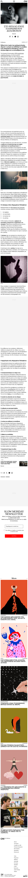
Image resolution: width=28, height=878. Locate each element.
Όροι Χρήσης (17, 848)
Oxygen (3, 287)
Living (15, 866)
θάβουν (9, 394)
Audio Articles (17, 869)
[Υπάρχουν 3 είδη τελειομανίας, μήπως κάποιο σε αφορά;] (14, 683)
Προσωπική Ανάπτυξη (4, 701)
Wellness (16, 859)
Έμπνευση (16, 868)
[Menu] (14, 1)
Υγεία (15, 856)
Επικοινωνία (16, 852)
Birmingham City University (17, 207)
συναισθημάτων (11, 389)
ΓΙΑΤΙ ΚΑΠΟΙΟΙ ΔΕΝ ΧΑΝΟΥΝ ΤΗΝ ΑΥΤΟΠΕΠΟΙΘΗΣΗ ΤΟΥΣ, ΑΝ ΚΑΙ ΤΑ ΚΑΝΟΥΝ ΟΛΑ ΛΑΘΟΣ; (13, 618)
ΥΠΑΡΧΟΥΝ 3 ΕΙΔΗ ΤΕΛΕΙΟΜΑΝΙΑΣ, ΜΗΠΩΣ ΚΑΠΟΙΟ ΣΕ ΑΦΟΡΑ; (13, 704)
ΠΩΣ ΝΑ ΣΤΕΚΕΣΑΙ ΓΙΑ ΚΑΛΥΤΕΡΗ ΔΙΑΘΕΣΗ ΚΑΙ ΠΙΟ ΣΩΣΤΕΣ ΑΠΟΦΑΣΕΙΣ (14, 746)
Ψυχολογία (14, 33)
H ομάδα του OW (17, 845)
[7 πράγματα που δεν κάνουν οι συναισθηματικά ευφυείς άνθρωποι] (14, 767)
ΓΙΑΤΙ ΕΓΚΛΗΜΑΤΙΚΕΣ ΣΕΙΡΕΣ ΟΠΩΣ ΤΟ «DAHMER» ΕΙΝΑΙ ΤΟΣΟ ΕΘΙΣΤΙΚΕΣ (9, 462)
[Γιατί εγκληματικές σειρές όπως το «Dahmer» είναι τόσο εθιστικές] (23, 463)
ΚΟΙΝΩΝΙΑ (8, 476)
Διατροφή (16, 861)
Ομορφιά (16, 864)
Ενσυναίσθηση (3, 785)
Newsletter (16, 850)
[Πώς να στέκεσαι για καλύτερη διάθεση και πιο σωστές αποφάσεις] (14, 725)
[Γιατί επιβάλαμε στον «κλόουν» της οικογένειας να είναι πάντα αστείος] (14, 640)
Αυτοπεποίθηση (3, 615)
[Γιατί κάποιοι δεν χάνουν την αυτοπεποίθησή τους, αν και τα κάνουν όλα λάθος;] (14, 597)
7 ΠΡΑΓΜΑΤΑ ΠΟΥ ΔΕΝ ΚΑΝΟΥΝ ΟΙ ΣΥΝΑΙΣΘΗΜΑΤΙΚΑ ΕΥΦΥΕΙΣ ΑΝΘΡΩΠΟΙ (13, 788)
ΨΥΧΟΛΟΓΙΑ (3, 476)
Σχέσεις (2, 658)
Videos (15, 871)
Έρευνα (2, 743)
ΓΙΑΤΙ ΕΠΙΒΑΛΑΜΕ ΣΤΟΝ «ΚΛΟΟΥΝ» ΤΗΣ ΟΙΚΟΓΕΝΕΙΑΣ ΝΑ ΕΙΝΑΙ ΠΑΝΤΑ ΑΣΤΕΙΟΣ (13, 661)
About (15, 841)
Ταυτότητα (16, 843)
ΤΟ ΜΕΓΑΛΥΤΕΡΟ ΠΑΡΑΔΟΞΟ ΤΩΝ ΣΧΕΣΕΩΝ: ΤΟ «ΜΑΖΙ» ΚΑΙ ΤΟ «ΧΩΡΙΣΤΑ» (12, 832)
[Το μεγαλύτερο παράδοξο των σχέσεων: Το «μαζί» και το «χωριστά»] (14, 810)
